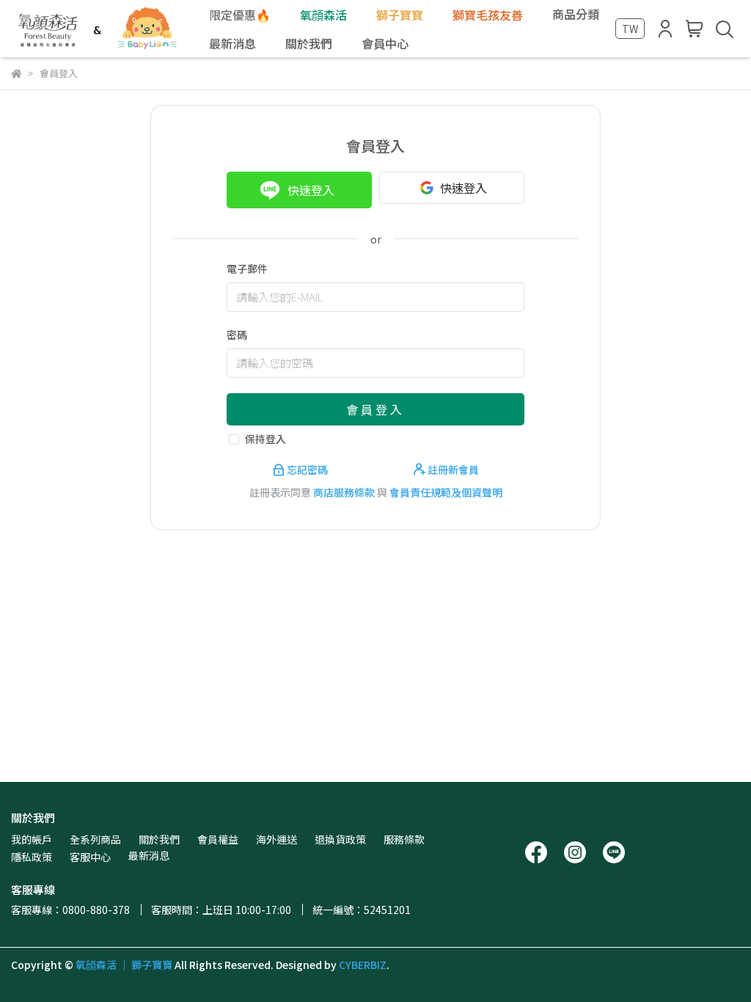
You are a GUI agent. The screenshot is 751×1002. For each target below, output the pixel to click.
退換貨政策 (340, 839)
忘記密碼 (307, 469)
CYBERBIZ (363, 964)
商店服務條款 (344, 492)
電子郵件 (247, 268)
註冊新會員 (452, 469)
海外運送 (276, 839)
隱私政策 (31, 856)
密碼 (237, 334)
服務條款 (404, 839)
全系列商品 (95, 839)
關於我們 (159, 839)
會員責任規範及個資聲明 (445, 492)
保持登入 (265, 438)
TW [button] (630, 28)
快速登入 (310, 190)
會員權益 (217, 839)
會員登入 (375, 409)
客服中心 (90, 856)
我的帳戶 (31, 839)
